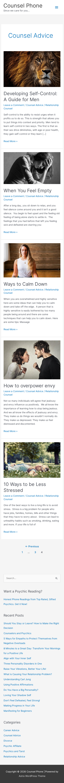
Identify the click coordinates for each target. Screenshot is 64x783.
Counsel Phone (22, 5)
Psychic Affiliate (12, 746)
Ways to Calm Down (25, 284)
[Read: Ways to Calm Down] (32, 260)
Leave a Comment (14, 105)
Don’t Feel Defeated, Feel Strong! (22, 700)
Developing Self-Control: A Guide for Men (30, 97)
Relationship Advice (14, 756)
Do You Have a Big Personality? (21, 690)
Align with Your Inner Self (17, 658)
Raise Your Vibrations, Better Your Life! (25, 669)
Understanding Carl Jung (17, 679)
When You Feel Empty (28, 190)
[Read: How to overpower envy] (32, 359)
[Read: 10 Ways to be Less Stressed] (32, 459)
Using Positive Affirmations (18, 684)
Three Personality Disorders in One (23, 663)
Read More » (10, 141)
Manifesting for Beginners (18, 710)
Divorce (8, 740)
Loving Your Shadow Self (17, 695)
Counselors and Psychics (17, 633)
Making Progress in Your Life (19, 705)
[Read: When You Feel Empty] (32, 168)
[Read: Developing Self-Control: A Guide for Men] (32, 69)
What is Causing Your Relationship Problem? (28, 674)
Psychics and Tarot (14, 751)
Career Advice (11, 730)
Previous (32, 546)
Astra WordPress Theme (32, 776)
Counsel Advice (34, 105)
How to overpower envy (29, 386)
